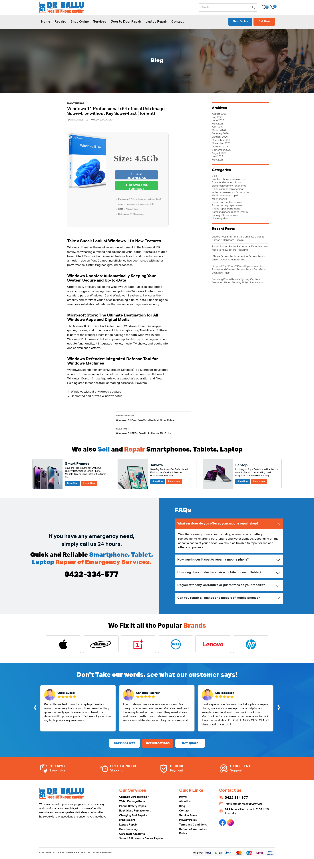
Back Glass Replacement (134, 810)
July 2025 (217, 156)
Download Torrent (138, 186)
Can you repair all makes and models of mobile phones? (218, 597)
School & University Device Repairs (141, 838)
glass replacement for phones (229, 186)
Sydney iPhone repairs (224, 215)
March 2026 (219, 130)
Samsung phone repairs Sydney (230, 212)
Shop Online (80, 21)
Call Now (264, 21)
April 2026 (217, 127)
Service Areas (188, 815)
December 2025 (221, 140)
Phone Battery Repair (132, 806)
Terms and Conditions (193, 824)
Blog (214, 176)
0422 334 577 (124, 743)
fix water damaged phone (226, 182)
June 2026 (218, 120)
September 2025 (221, 150)
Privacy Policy (188, 820)
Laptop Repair (156, 21)
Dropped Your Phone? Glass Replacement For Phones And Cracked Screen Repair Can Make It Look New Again (239, 269)
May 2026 (217, 123)
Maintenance (75, 103)
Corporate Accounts (132, 834)
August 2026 (219, 114)
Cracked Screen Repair (134, 796)
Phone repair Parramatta (226, 208)
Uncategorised (220, 218)
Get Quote (190, 743)
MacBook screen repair (225, 195)
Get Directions (158, 743)
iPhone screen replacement (228, 189)
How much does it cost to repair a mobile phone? (213, 559)
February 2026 (220, 133)
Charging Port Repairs (133, 815)
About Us (185, 801)
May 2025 (217, 160)
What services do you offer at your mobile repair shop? (217, 523)
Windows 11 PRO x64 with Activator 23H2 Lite (143, 431)
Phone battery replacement (227, 205)
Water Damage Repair (133, 801)
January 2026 (220, 137)
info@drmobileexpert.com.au (243, 803)
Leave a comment (104, 120)
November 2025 (221, 143)
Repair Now (89, 483)
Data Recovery (128, 829)
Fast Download (136, 175)
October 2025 (220, 146)
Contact (177, 21)
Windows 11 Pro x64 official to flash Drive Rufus (145, 418)
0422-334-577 (92, 575)
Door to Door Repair (126, 21)
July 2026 (217, 117)
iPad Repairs (127, 820)
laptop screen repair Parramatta (230, 192)
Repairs (60, 21)
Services (99, 21)
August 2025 (219, 153)
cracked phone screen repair (228, 179)
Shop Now (72, 483)
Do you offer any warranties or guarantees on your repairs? (221, 585)
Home (45, 21)
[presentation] (35, 708)
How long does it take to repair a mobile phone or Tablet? (219, 572)
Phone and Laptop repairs (226, 202)
